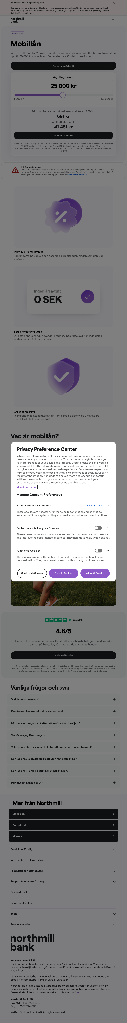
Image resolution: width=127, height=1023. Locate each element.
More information (27, 487)
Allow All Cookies (95, 573)
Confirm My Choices (32, 573)
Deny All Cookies (63, 573)
